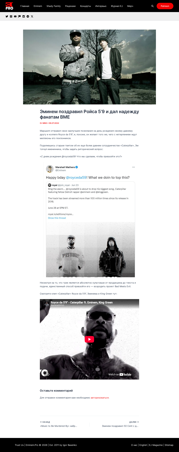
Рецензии (70, 6)
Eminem (38, 6)
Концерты (85, 6)
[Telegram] (28, 16)
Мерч (130, 6)
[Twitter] (7, 16)
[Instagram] (11, 16)
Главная (24, 6)
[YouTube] (15, 16)
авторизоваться (100, 397)
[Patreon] (19, 16)
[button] (152, 6)
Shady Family (54, 6)
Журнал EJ (117, 6)
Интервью (100, 6)
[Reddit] (23, 16)
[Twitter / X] (32, 16)
